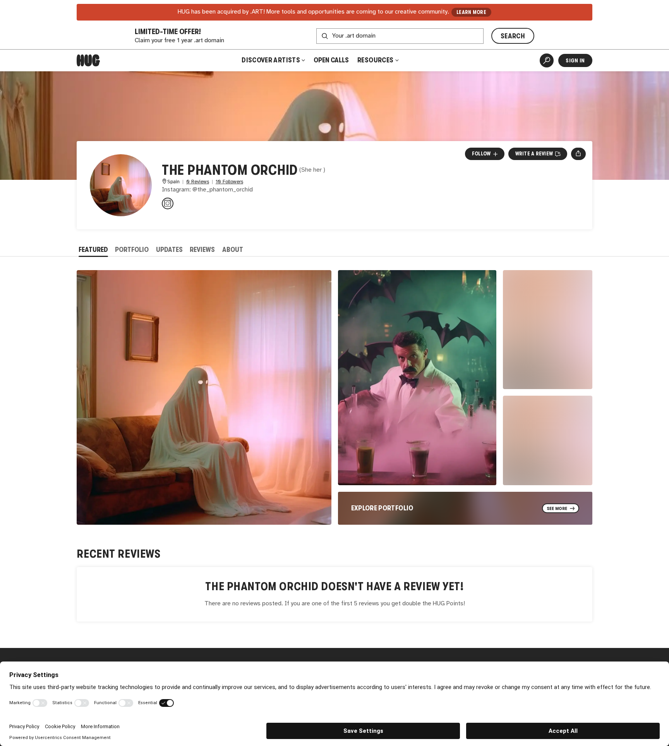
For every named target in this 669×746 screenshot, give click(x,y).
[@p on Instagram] (167, 203)
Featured (93, 249)
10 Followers (229, 181)
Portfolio (132, 249)
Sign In (575, 60)
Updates (169, 249)
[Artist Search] (547, 60)
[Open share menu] (578, 154)
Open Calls (331, 60)
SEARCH (513, 36)
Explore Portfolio (382, 508)
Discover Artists (271, 60)
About (232, 249)
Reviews (202, 249)
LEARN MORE (471, 12)
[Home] (88, 60)
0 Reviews (197, 181)
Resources (376, 60)
